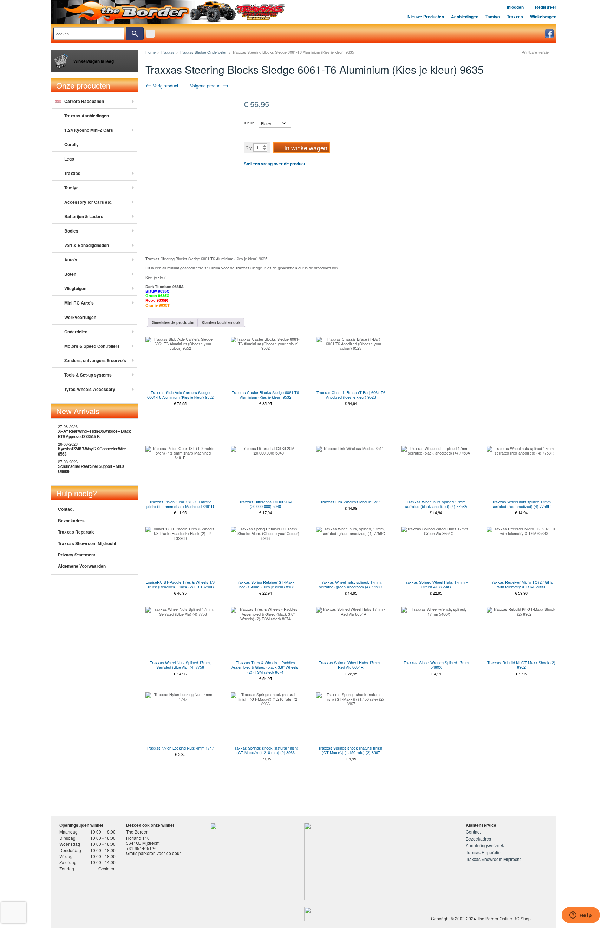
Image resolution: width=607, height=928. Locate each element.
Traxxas (515, 16)
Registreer (545, 7)
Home (150, 52)
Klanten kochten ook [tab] (221, 322)
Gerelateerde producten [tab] (174, 322)
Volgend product (206, 86)
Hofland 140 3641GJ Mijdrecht (142, 840)
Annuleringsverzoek (485, 845)
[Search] (134, 33)
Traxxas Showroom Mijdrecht (87, 543)
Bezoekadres (71, 520)
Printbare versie (535, 52)
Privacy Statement (76, 554)
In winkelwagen (305, 147)
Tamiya (492, 16)
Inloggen (515, 7)
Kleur (249, 122)
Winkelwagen (543, 16)
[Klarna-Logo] (115, 897)
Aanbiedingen (464, 16)
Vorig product (165, 86)
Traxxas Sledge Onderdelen (203, 52)
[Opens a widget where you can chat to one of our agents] (580, 915)
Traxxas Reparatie (76, 532)
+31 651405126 (141, 848)
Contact (66, 509)
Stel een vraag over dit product (274, 164)
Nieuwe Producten (425, 16)
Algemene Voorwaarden (82, 566)
